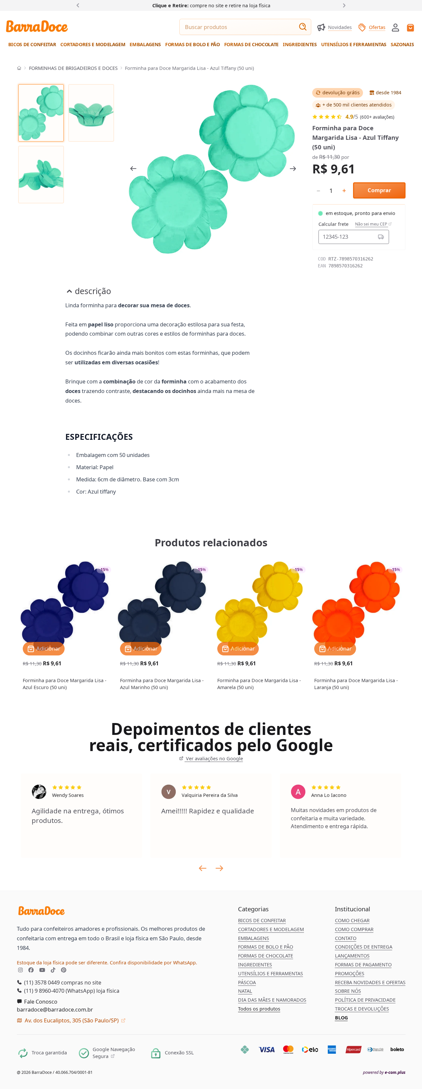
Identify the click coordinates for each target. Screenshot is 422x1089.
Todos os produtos (259, 1009)
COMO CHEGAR (352, 920)
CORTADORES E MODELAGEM (271, 929)
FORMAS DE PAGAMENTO (363, 964)
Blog (341, 1017)
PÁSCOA (247, 982)
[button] (395, 27)
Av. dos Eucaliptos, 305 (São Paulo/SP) (71, 1020)
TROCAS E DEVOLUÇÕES (362, 1009)
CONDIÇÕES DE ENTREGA (363, 947)
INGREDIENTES (255, 964)
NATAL (245, 991)
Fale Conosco (40, 1001)
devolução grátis (341, 92)
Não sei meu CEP (371, 224)
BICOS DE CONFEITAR (262, 920)
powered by (384, 1072)
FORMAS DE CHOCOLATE (265, 956)
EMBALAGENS (253, 938)
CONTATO (345, 938)
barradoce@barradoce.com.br (55, 1009)
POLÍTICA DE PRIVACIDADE (365, 1000)
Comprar (379, 190)
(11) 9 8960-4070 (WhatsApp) (59, 990)
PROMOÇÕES (349, 973)
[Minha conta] (395, 27)
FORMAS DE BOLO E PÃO (265, 947)
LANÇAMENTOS (352, 956)
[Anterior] (79, 5)
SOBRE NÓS (348, 991)
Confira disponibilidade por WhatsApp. (153, 962)
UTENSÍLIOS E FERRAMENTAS (270, 973)
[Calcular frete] (381, 237)
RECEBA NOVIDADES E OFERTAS (370, 982)
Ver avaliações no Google (214, 758)
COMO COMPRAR (354, 929)
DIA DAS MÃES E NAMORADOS (272, 1000)
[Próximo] (342, 5)
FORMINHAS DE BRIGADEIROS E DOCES (73, 68)
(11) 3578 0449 (41, 982)
